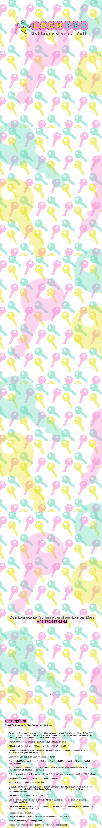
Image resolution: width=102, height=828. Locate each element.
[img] (51, 352)
